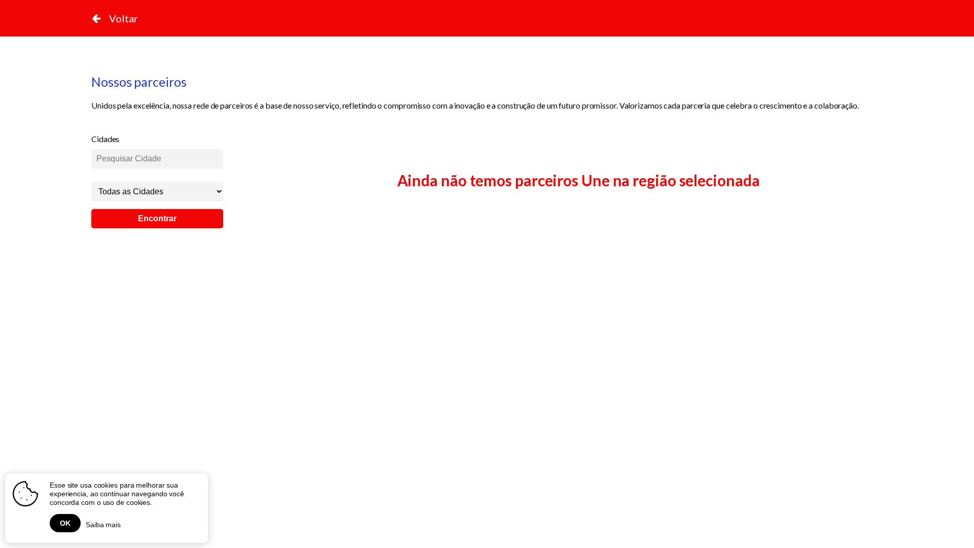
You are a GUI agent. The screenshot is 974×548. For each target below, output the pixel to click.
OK (65, 523)
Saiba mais (103, 525)
